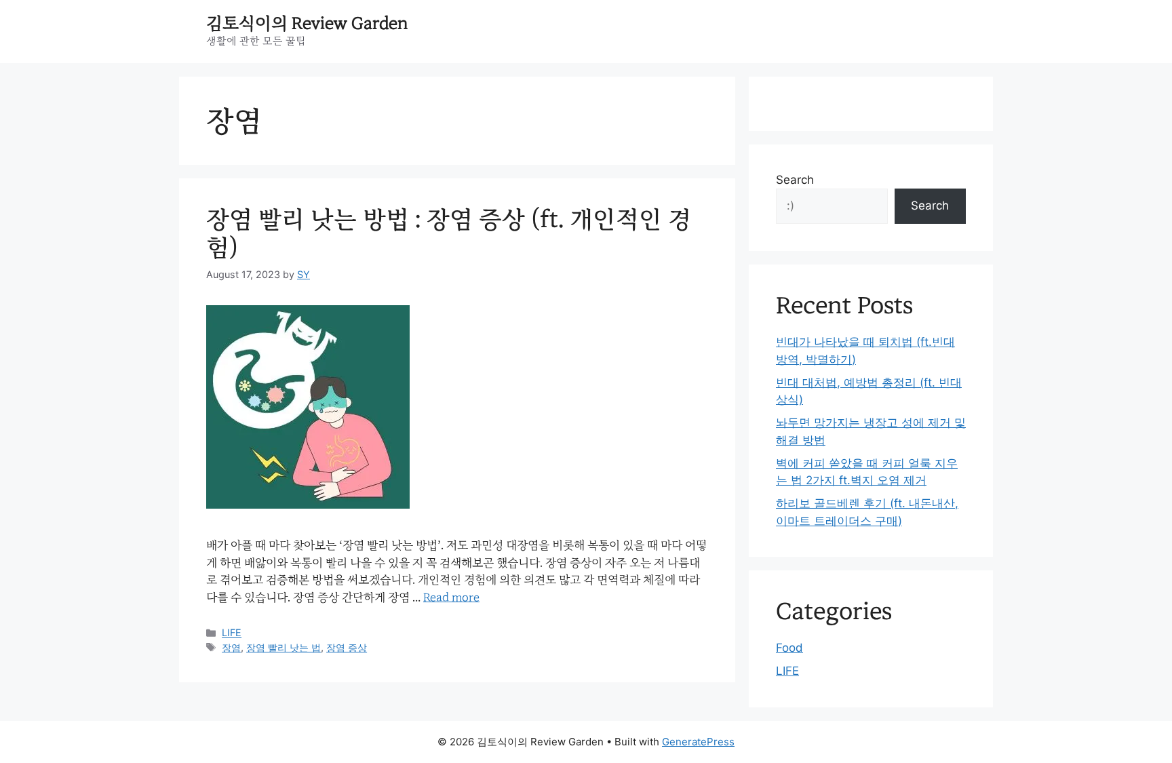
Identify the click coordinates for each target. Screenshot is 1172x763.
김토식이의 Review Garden (307, 23)
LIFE (231, 632)
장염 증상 (346, 647)
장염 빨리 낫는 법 (283, 647)
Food (789, 647)
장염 (231, 647)
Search (795, 180)
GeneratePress (698, 741)
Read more (451, 597)
